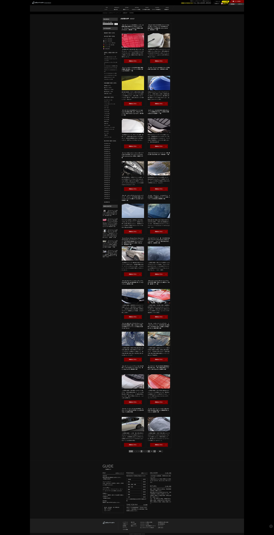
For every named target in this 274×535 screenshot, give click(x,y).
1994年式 (106, 194)
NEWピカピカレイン (108, 77)
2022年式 (106, 149)
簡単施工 (106, 85)
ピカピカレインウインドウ (109, 67)
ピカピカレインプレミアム (109, 62)
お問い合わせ (160, 527)
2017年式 (106, 155)
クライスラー (107, 137)
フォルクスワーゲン (108, 129)
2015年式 (106, 159)
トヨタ (105, 113)
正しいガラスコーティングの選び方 (147, 527)
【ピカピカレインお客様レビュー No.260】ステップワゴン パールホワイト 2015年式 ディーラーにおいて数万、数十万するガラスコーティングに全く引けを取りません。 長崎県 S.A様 (110, 233)
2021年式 (106, 145)
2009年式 (106, 170)
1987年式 (106, 196)
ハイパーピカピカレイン (109, 75)
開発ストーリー (134, 525)
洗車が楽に (106, 93)
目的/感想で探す (108, 83)
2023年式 (106, 151)
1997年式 (106, 188)
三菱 (105, 135)
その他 (106, 48)
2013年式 (106, 163)
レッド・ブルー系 (108, 44)
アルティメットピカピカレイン (110, 69)
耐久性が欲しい (107, 91)
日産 (105, 123)
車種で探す (107, 97)
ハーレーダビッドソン (108, 103)
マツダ (105, 115)
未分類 (106, 202)
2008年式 (106, 172)
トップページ (125, 522)
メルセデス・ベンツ (108, 127)
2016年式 (106, 157)
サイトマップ (160, 525)
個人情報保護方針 (161, 524)
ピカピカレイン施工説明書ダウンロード (148, 525)
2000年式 (106, 186)
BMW (105, 121)
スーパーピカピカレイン (109, 73)
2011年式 (106, 167)
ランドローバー (107, 100)
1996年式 (106, 190)
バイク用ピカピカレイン (109, 56)
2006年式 (106, 176)
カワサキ (106, 109)
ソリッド (106, 46)
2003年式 (106, 182)
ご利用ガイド (125, 524)
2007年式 (106, 174)
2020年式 (106, 147)
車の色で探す (107, 36)
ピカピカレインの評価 (144, 524)
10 (151, 451)
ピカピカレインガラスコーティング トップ (112, 12)
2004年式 (106, 180)
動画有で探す (107, 33)
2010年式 (106, 169)
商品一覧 (132, 522)
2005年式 (106, 178)
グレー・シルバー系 (109, 42)
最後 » (160, 451)
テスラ (105, 105)
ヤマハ (105, 107)
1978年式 (106, 198)
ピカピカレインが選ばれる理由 (146, 522)
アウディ (106, 101)
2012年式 (106, 165)
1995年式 (106, 192)
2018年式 (106, 153)
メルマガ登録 (125, 529)
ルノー (105, 133)
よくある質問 (133, 524)
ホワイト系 (107, 40)
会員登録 (124, 525)
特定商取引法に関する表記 (163, 522)
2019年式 (106, 143)
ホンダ (105, 117)
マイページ (125, 527)
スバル (105, 119)
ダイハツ (106, 125)
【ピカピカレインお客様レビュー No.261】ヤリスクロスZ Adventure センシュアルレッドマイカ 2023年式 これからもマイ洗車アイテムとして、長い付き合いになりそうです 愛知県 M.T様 (110, 222)
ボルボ (105, 131)
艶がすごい (106, 87)
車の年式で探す (108, 141)
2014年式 (106, 161)
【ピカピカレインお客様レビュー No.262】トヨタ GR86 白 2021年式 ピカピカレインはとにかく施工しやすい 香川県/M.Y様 (110, 213)
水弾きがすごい (107, 89)
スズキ (105, 111)
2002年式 (106, 184)
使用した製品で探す (109, 52)
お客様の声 (125, 12)
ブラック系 (107, 38)
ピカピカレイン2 (107, 79)
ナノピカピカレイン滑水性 (109, 65)
